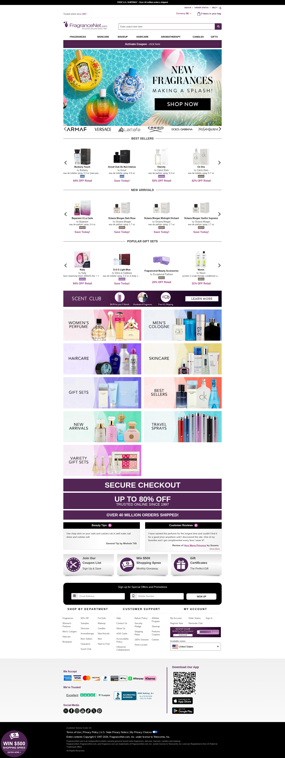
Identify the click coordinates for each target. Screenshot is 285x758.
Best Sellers (86, 639)
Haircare (142, 36)
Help (214, 8)
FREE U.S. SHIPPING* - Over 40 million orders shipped (142, 2)
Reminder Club (196, 623)
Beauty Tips (99, 525)
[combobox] (170, 26)
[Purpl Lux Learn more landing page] (195, 633)
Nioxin (203, 273)
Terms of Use (73, 732)
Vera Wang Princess (195, 545)
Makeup (123, 36)
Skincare (103, 36)
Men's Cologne (70, 631)
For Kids (102, 618)
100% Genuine (142, 639)
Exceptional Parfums (163, 274)
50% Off (85, 618)
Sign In (187, 8)
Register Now (176, 623)
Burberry (84, 170)
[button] (219, 129)
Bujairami (83, 221)
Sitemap (156, 626)
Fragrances (78, 36)
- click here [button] (142, 44)
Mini (100, 639)
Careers (155, 639)
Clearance (85, 644)
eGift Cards (121, 633)
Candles (102, 628)
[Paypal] (105, 678)
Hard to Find (104, 644)
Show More (214, 549)
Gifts (214, 36)
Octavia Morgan (123, 221)
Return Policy (141, 618)
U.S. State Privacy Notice (114, 732)
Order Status (201, 8)
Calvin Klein (163, 170)
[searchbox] (167, 26)
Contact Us (121, 623)
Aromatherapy (87, 633)
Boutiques (67, 642)
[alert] (184, 13)
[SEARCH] (218, 26)
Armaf (123, 170)
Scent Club (86, 649)
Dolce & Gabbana (123, 273)
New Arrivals (104, 633)
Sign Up (201, 596)
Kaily (83, 273)
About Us (120, 628)
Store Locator (141, 645)
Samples (85, 623)
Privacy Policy (90, 732)
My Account (176, 618)
